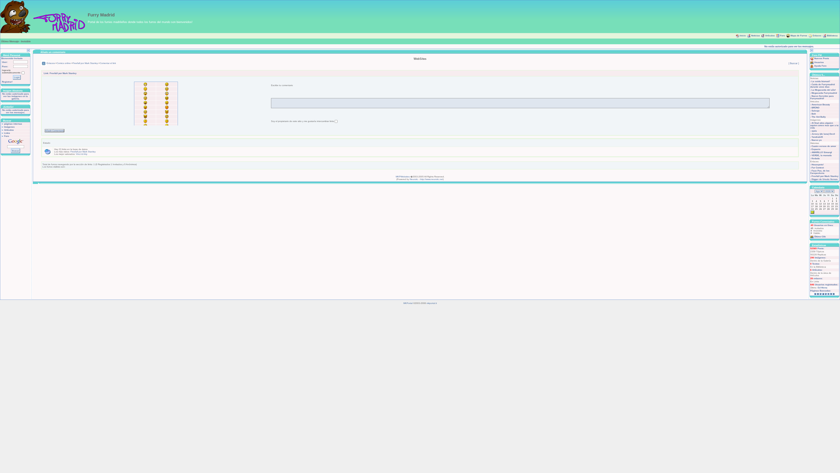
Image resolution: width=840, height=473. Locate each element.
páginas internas (13, 124)
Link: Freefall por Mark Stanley (60, 73)
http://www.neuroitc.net (431, 179)
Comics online (64, 63)
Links (7, 133)
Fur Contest (818, 167)
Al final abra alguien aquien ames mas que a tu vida (824, 125)
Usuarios (819, 62)
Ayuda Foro (820, 66)
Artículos (770, 35)
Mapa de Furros (799, 35)
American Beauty (821, 104)
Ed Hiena (822, 287)
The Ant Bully (819, 117)
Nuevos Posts (821, 58)
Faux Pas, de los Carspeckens (820, 171)
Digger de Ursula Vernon (825, 179)
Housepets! (818, 164)
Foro (782, 35)
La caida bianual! (821, 81)
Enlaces (817, 35)
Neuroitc (414, 179)
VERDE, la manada (822, 155)
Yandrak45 (817, 137)
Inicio (743, 35)
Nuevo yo (817, 140)
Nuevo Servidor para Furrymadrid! (822, 97)
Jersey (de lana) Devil (823, 134)
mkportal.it (432, 303)
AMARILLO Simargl (822, 152)
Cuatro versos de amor (824, 146)
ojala (814, 131)
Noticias (755, 35)
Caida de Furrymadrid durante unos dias (822, 85)
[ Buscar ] (794, 63)
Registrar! (7, 82)
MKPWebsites (403, 176)
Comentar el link (108, 63)
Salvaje (816, 110)
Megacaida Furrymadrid (824, 93)
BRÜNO (815, 107)
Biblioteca (832, 35)
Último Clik (820, 236)
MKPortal (408, 303)
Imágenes (9, 127)
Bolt (814, 114)
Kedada (816, 158)
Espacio (816, 149)
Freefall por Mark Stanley (85, 63)
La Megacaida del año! (824, 90)
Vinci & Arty (81, 154)
